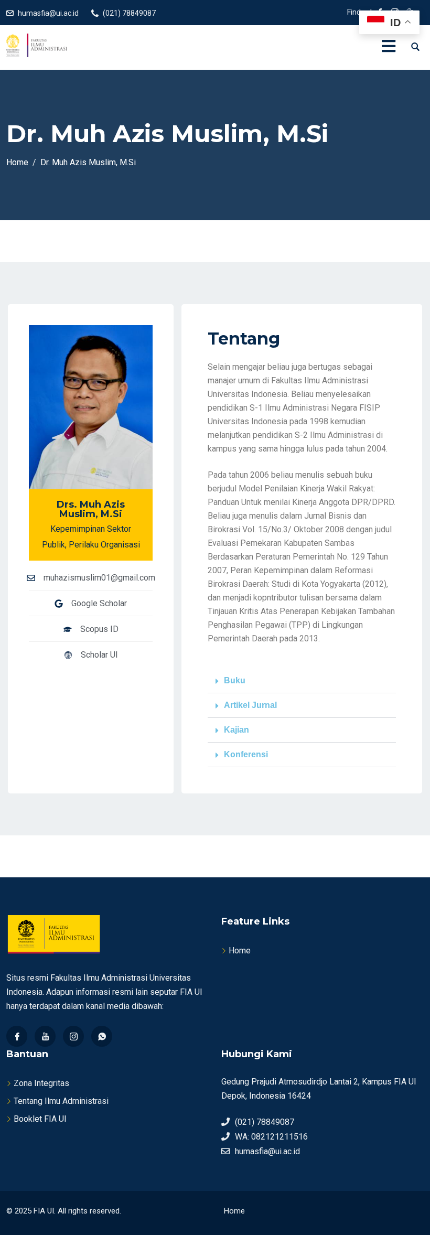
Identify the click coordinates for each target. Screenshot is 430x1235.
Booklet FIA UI (40, 1119)
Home (240, 950)
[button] (302, 681)
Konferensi (246, 754)
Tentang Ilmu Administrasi (61, 1101)
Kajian (236, 729)
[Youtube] (45, 1036)
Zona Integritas (41, 1083)
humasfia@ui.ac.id (48, 13)
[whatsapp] (101, 1036)
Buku (234, 680)
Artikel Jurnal (250, 705)
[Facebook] (16, 1036)
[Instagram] (73, 1036)
